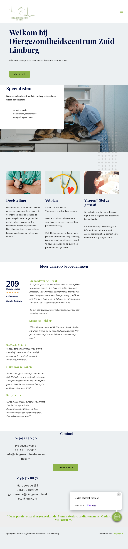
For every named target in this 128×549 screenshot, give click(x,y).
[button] (117, 516)
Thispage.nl (118, 533)
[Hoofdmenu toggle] (121, 11)
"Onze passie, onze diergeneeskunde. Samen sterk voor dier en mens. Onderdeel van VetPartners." (64, 518)
